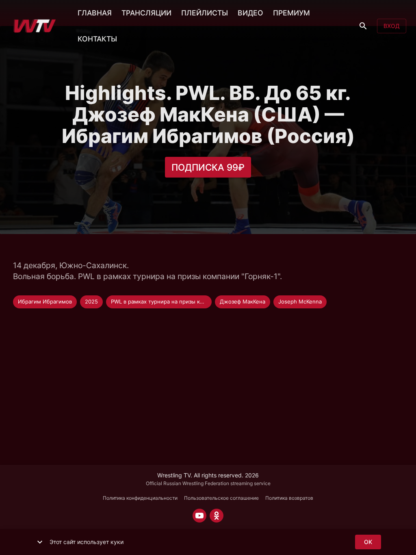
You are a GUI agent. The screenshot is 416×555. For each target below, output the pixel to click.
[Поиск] (363, 26)
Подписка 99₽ (208, 167)
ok (368, 541)
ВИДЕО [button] (250, 13)
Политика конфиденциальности (140, 498)
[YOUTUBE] (199, 515)
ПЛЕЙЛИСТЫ (204, 13)
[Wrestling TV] (35, 26)
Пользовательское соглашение (221, 498)
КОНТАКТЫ (97, 39)
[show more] (40, 542)
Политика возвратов (289, 498)
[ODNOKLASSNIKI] (216, 515)
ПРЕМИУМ (291, 13)
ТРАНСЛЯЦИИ (146, 13)
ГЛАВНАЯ (95, 13)
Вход (392, 25)
